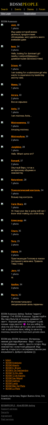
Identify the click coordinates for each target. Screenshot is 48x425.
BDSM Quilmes (13, 381)
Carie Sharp (17, 204)
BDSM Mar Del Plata (15, 386)
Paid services (7, 419)
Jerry (13, 270)
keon (13, 46)
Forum (42, 9)
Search (4, 9)
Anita (14, 109)
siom (13, 25)
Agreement (6, 416)
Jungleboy (16, 147)
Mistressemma (18, 122)
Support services (9, 409)
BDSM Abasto (12, 365)
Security (5, 412)
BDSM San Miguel (14, 378)
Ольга (14, 231)
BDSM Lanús (12, 383)
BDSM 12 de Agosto (15, 375)
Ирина (14, 84)
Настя (14, 295)
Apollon (15, 284)
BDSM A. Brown (13, 368)
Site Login (6, 13)
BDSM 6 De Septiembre (17, 370)
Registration (30, 13)
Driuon (14, 65)
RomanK (15, 160)
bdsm (8, 360)
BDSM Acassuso (14, 362)
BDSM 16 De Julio (14, 373)
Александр (17, 220)
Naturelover (17, 179)
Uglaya (14, 251)
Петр (13, 241)
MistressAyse (18, 136)
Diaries (30, 9)
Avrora (14, 95)
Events (18, 9)
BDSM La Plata (13, 388)
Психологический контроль (25, 190)
